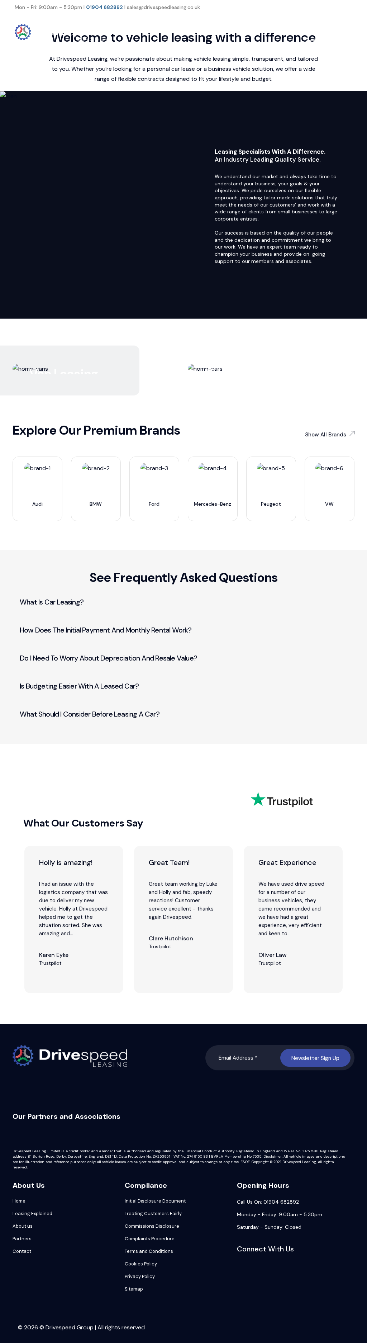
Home (19, 1201)
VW (329, 504)
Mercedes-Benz (212, 504)
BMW (96, 504)
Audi (37, 504)
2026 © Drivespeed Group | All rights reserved (84, 1327)
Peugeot (271, 504)
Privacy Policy (140, 1276)
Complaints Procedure (150, 1239)
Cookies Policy (141, 1264)
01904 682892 (104, 7)
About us (23, 1226)
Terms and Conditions (149, 1251)
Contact (22, 1251)
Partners (22, 1239)
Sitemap (134, 1289)
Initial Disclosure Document (155, 1201)
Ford (154, 504)
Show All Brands (325, 434)
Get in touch (326, 32)
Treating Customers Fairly (153, 1213)
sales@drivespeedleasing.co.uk (163, 7)
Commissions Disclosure (152, 1226)
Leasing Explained (32, 1213)
